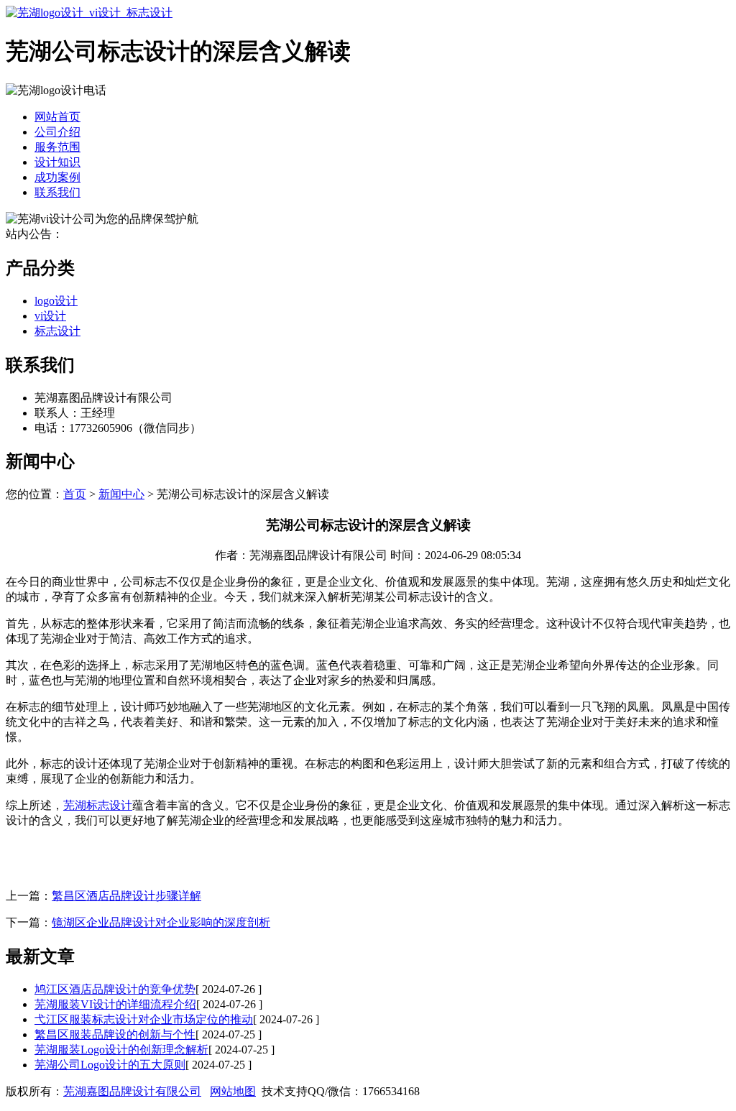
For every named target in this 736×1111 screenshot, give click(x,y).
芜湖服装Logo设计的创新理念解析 (121, 1049)
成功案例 (57, 177)
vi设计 (50, 316)
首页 (74, 494)
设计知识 (57, 162)
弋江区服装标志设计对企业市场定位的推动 (143, 1019)
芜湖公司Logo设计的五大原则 (109, 1065)
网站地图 (233, 1091)
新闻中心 (121, 494)
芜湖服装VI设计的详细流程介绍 (115, 1004)
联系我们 (57, 192)
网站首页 (57, 117)
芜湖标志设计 (97, 805)
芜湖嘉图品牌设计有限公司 (132, 1091)
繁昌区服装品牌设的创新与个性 (115, 1034)
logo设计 (56, 301)
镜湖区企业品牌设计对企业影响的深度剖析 (161, 922)
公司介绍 (57, 132)
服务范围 (57, 147)
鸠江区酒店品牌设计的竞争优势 (115, 989)
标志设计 (57, 331)
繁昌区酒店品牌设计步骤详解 (126, 896)
